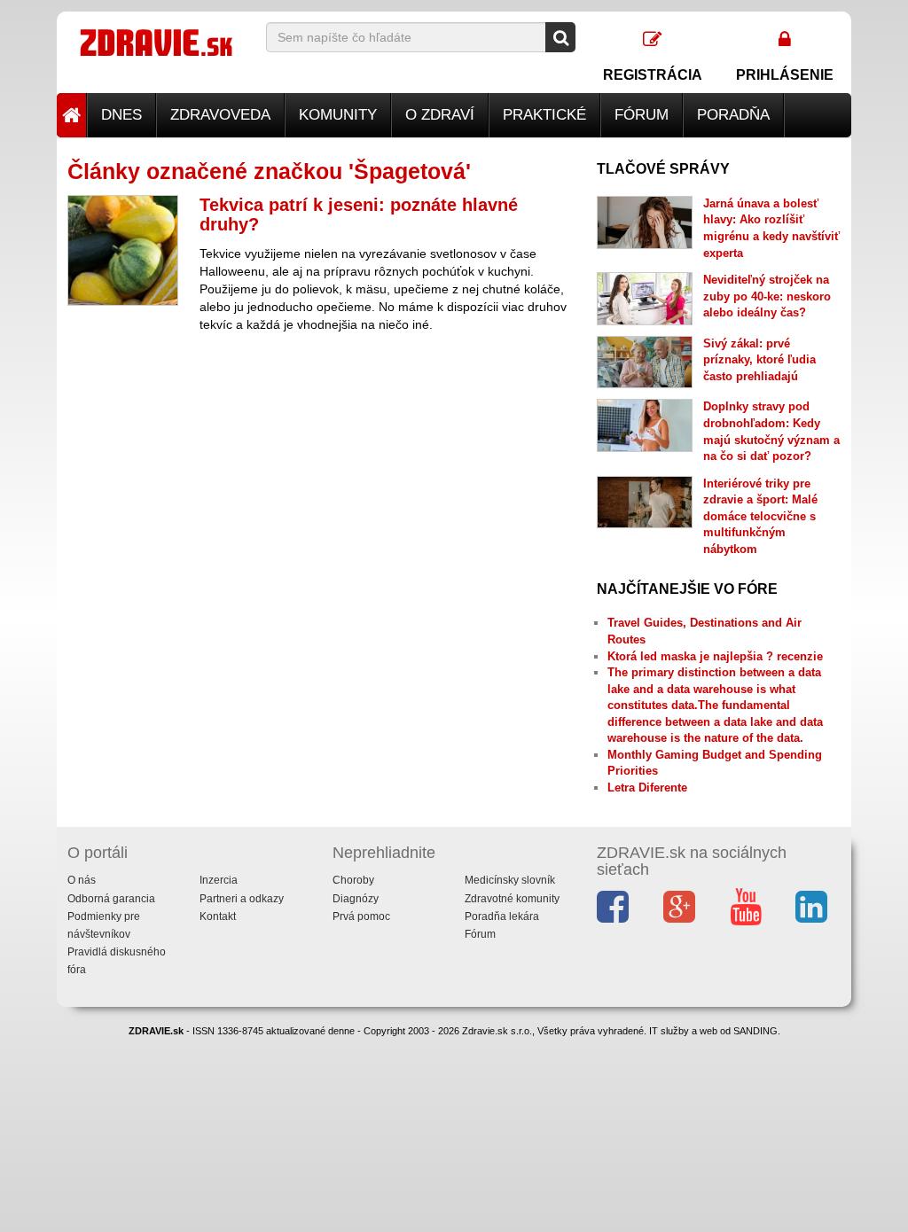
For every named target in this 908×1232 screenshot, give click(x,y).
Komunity (338, 114)
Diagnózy (356, 899)
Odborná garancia (111, 899)
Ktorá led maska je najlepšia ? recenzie (715, 656)
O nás (81, 880)
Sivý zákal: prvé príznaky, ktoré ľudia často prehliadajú (759, 360)
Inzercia (219, 880)
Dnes (121, 114)
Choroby (353, 880)
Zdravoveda (220, 114)
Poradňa (733, 114)
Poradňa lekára (502, 916)
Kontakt (218, 916)
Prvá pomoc (361, 916)
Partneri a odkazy (242, 899)
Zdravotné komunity (512, 899)
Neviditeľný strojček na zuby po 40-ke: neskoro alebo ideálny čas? (767, 296)
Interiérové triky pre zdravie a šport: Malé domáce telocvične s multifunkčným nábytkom (760, 516)
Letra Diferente (647, 787)
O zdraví (439, 114)
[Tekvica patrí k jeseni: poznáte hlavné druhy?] (122, 250)
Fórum (641, 114)
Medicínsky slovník (510, 880)
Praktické (544, 114)
